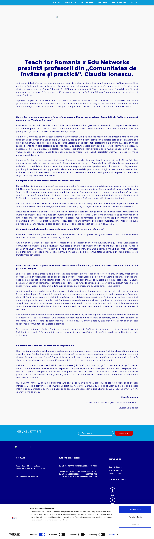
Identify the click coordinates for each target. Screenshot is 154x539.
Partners (102, 2)
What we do (71, 2)
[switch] (62, 534)
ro (132, 2)
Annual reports (116, 474)
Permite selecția (135, 517)
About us (56, 2)
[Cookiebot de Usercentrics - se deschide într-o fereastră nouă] (14, 534)
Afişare (112, 535)
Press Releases (116, 470)
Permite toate (135, 509)
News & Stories (119, 2)
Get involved (87, 2)
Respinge (135, 524)
